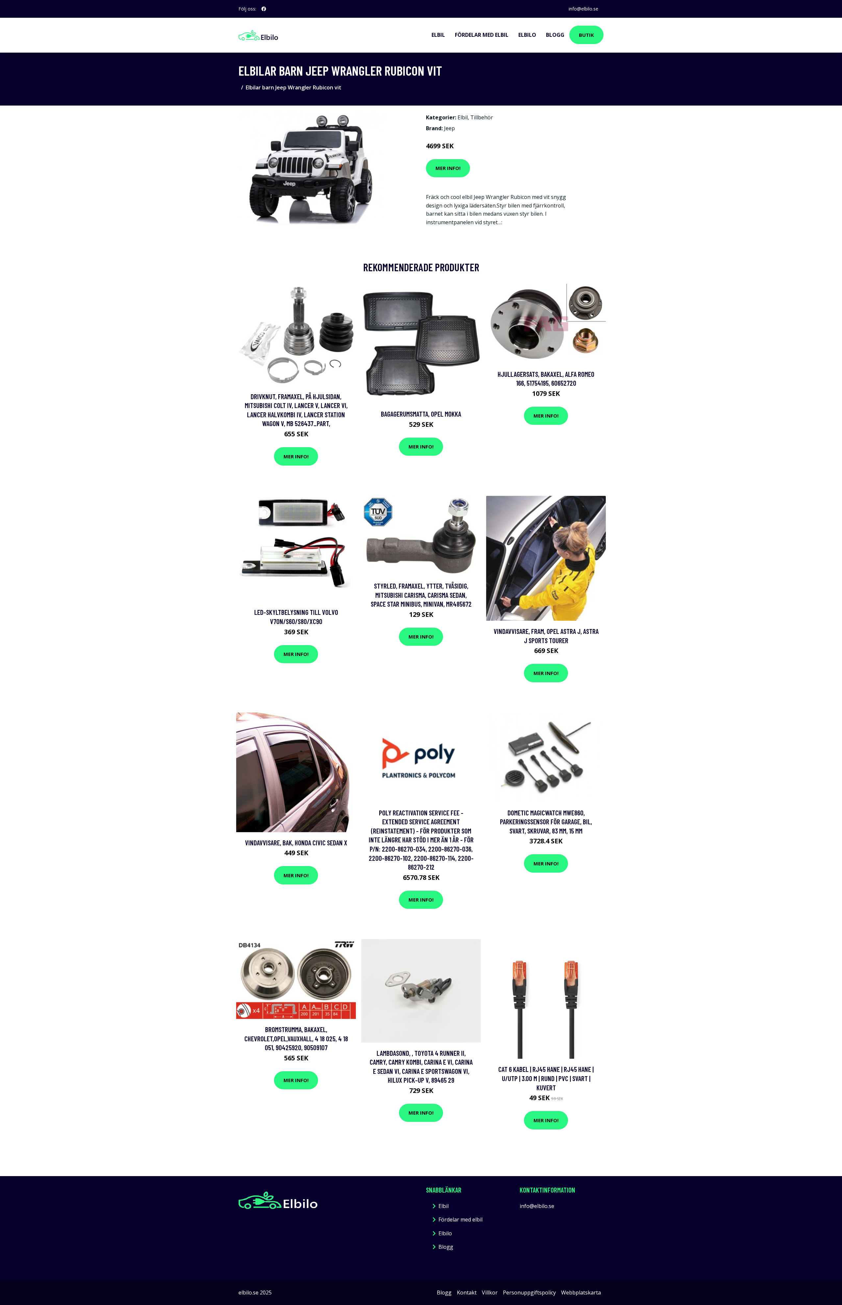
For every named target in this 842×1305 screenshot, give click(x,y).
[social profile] (264, 9)
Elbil (438, 34)
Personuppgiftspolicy (529, 1292)
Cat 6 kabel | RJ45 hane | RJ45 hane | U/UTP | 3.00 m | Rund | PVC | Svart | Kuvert (546, 1078)
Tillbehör (481, 117)
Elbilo (527, 34)
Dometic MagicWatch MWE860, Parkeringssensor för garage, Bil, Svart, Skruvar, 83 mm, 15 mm (546, 822)
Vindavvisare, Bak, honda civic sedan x (296, 842)
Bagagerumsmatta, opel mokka (421, 414)
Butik (586, 35)
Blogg (555, 34)
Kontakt (467, 1292)
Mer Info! (447, 168)
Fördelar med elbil (481, 34)
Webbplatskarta (581, 1292)
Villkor (490, 1292)
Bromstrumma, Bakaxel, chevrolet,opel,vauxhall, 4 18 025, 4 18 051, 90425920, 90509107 (296, 1038)
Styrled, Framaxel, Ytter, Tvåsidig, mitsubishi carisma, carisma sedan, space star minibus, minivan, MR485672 (421, 595)
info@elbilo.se (583, 9)
